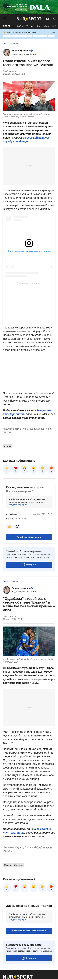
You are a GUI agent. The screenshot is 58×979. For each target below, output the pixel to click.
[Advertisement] (29, 165)
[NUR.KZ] (29, 19)
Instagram (31, 564)
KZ (47, 19)
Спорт (6, 26)
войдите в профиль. (19, 504)
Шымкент (18, 865)
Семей (7, 865)
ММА (46, 26)
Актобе (7, 446)
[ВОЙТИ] (54, 19)
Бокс (38, 26)
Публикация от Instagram (29, 283)
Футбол (19, 26)
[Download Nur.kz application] (29, 7)
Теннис (29, 26)
